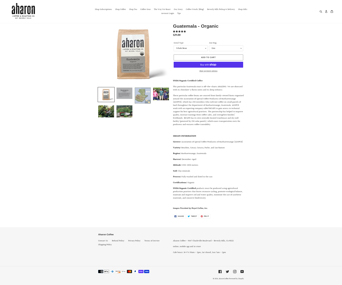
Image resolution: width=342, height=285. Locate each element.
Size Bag (212, 43)
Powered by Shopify (236, 278)
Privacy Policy (134, 240)
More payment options (208, 71)
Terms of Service (152, 240)
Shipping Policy (105, 244)
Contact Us (103, 240)
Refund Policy (118, 240)
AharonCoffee (224, 278)
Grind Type (179, 43)
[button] (179, 31)
